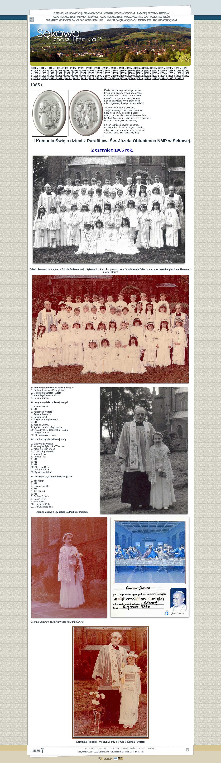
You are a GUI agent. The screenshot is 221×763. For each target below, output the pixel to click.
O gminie (58, 13)
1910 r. (35, 68)
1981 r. (140, 73)
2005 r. (172, 76)
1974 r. (84, 73)
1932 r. (106, 68)
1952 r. (76, 70)
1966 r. (179, 70)
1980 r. (132, 73)
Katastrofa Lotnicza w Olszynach (119, 17)
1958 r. (116, 70)
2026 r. (179, 78)
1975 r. (92, 73)
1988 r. (36, 76)
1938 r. (146, 68)
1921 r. (58, 68)
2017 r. (108, 78)
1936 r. (138, 68)
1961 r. (140, 70)
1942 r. (170, 68)
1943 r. (178, 68)
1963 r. (156, 70)
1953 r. (84, 70)
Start (151, 748)
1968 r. (36, 73)
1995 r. (92, 76)
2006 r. (179, 76)
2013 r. (76, 78)
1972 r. (68, 73)
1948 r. (60, 70)
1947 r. (52, 70)
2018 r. (116, 78)
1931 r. (98, 68)
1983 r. (156, 73)
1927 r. (74, 68)
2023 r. (155, 78)
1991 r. (60, 76)
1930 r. (90, 68)
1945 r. (36, 70)
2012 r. (68, 78)
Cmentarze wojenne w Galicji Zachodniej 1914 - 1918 (74, 20)
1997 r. (108, 76)
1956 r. (108, 70)
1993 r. (76, 76)
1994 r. (84, 76)
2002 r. (148, 76)
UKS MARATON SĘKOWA (165, 20)
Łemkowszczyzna (92, 13)
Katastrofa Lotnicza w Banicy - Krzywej (75, 17)
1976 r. (100, 73)
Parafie (141, 13)
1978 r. (116, 73)
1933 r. (114, 68)
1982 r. (148, 73)
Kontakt (90, 748)
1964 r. (164, 70)
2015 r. (92, 78)
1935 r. (130, 68)
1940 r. (154, 68)
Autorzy (103, 748)
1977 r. (108, 73)
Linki (142, 748)
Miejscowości (72, 13)
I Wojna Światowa (125, 13)
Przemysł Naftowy (158, 13)
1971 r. (60, 73)
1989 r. (44, 76)
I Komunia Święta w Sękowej (121, 20)
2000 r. (132, 76)
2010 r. (52, 78)
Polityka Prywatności (123, 748)
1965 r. (172, 70)
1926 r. (66, 68)
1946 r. (44, 70)
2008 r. (36, 78)
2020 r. (132, 78)
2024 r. (163, 78)
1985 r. (172, 73)
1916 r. (50, 68)
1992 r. (68, 76)
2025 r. (171, 78)
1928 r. (82, 68)
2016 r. (100, 78)
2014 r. (84, 78)
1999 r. (124, 76)
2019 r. (124, 78)
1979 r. (124, 73)
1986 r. (179, 73)
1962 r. (148, 70)
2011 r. (60, 78)
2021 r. (140, 78)
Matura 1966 (144, 20)
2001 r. (140, 76)
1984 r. (164, 73)
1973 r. (76, 73)
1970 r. (52, 73)
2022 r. (148, 78)
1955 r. (100, 70)
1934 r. (122, 68)
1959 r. (124, 70)
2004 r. (164, 76)
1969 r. (44, 73)
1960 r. (132, 70)
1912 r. (43, 68)
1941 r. (162, 68)
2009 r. (44, 78)
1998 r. (116, 76)
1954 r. (92, 70)
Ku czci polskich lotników (155, 17)
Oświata (108, 13)
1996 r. (100, 76)
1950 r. (68, 70)
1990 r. (52, 76)
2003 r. (156, 76)
